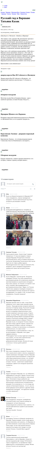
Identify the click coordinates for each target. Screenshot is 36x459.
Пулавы (33, 12)
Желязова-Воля (15, 12)
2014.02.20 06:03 (25, 300)
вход (5, 7)
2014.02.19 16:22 (16, 349)
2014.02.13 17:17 (15, 371)
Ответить (8, 203)
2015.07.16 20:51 (23, 274)
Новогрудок (24, 14)
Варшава (8, 12)
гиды (5, 5)
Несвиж (14, 14)
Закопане (3, 14)
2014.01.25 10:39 (14, 416)
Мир (18, 14)
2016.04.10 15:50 (21, 252)
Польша (3, 12)
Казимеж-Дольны (25, 12)
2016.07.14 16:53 (13, 194)
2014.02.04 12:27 (21, 397)
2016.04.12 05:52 (14, 207)
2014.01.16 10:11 (21, 435)
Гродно (9, 14)
